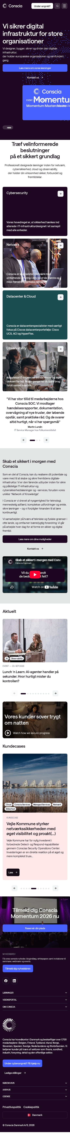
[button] (24, 440)
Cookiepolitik (31, 1107)
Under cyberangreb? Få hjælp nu (22, 1063)
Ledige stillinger (13, 1072)
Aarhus (6, 1090)
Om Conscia (9, 1007)
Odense (6, 1096)
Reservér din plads (35, 928)
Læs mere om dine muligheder (35, 539)
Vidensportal (10, 1000)
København (8, 1083)
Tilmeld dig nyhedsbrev (17, 968)
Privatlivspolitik (12, 1107)
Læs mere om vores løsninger (35, 67)
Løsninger (8, 993)
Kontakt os (33, 77)
